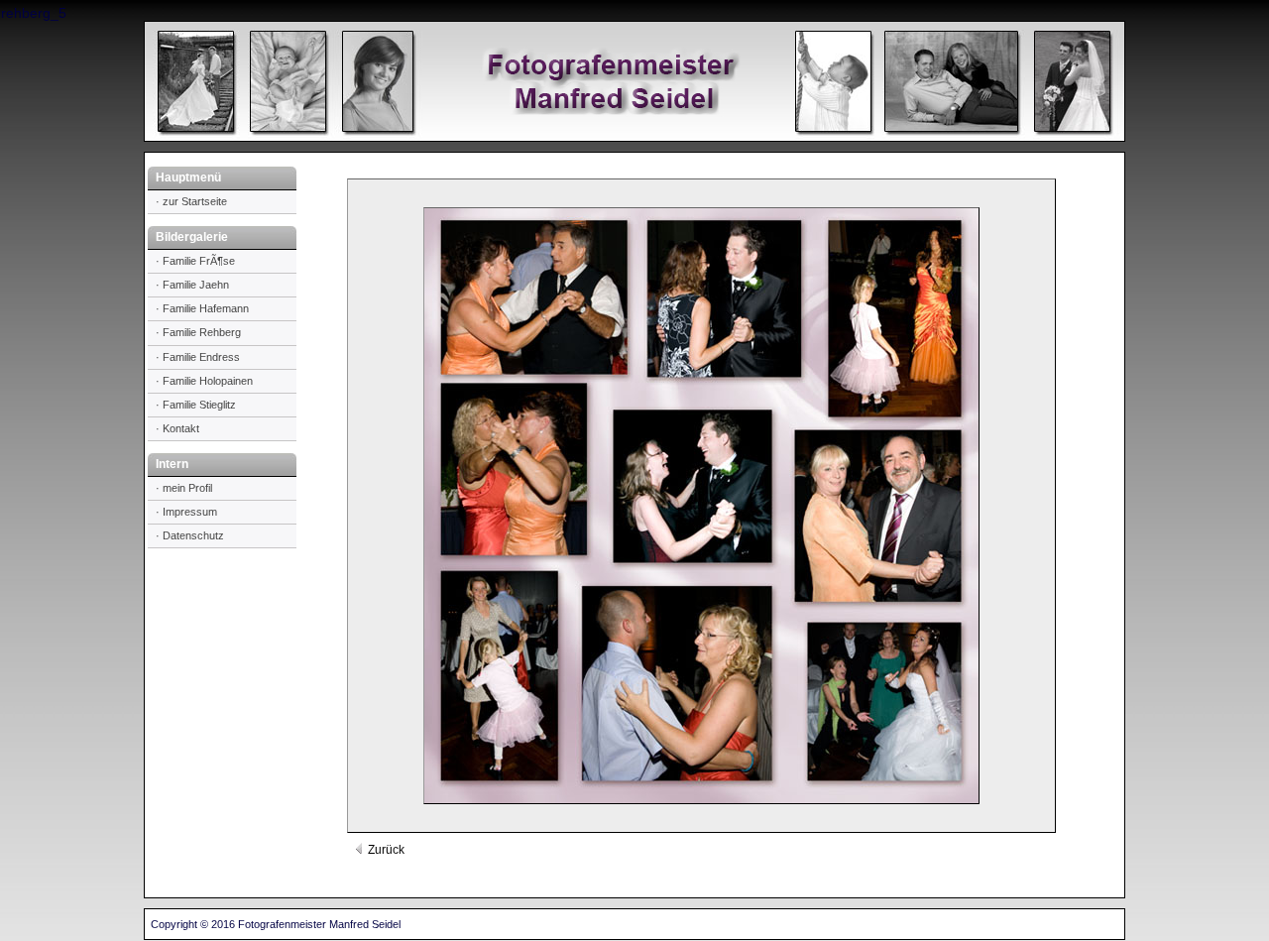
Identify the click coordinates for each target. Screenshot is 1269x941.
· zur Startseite (191, 201)
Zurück (384, 850)
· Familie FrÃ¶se (195, 261)
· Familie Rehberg (198, 332)
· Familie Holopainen (204, 381)
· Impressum (186, 512)
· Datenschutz (190, 535)
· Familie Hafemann (202, 308)
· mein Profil (184, 488)
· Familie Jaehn (192, 285)
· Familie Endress (198, 357)
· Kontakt (177, 428)
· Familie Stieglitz (196, 405)
